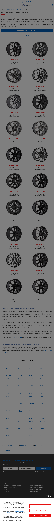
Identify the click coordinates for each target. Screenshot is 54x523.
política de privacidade (8, 508)
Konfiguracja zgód (40, 510)
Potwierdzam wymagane (40, 506)
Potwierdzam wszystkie (40, 515)
